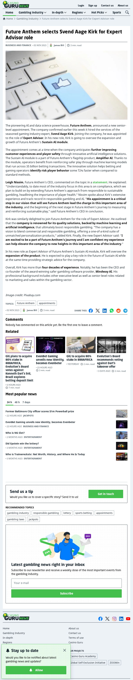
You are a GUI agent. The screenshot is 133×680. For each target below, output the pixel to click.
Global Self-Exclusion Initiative (87, 662)
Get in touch (106, 494)
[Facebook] (91, 311)
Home (9, 12)
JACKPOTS (28, 415)
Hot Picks (97, 12)
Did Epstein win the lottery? (22, 443)
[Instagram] (114, 619)
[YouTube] (128, 619)
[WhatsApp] (111, 311)
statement (100, 182)
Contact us (107, 5)
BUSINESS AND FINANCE (18, 45)
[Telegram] (125, 311)
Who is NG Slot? (15, 432)
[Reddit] (118, 311)
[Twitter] (98, 311)
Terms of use (76, 637)
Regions (77, 12)
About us (123, 5)
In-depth (57, 12)
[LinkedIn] (105, 311)
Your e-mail (21, 583)
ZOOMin (114, 662)
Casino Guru (76, 642)
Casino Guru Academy (83, 656)
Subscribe (66, 593)
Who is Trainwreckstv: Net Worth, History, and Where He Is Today (45, 454)
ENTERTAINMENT (33, 437)
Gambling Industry (31, 12)
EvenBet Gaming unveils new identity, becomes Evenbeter (40, 422)
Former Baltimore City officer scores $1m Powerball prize (40, 411)
